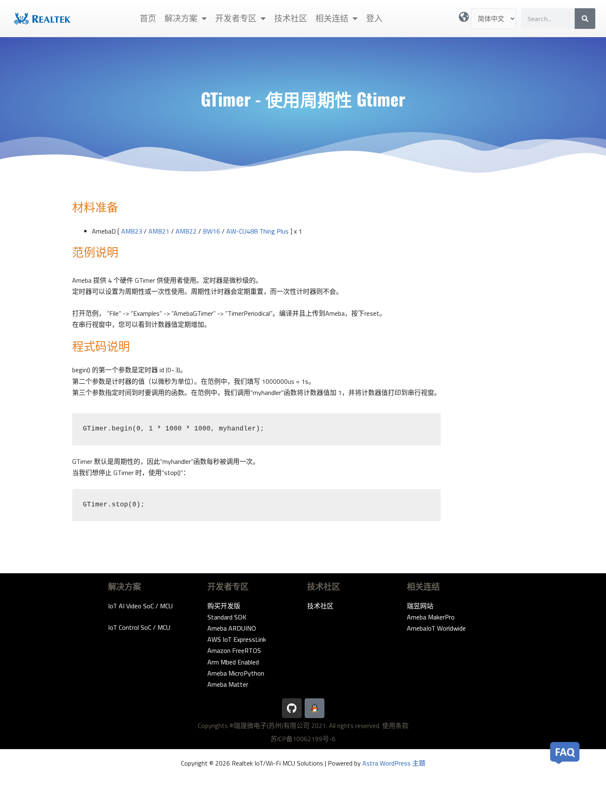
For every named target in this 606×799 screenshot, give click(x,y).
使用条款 (395, 725)
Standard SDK (227, 617)
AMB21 (158, 231)
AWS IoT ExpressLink (236, 639)
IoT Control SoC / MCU (139, 627)
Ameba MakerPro (431, 617)
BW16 (211, 231)
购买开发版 (223, 606)
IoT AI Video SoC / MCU (140, 606)
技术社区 (290, 18)
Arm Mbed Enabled (233, 662)
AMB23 (131, 231)
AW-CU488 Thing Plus (257, 231)
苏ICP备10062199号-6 (303, 739)
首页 (148, 18)
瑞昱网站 (420, 606)
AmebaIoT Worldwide (436, 628)
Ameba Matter (227, 684)
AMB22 (186, 231)
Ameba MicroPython (235, 673)
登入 (374, 18)
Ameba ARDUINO (231, 628)
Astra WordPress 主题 (393, 763)
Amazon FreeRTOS (234, 650)
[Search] (585, 18)
